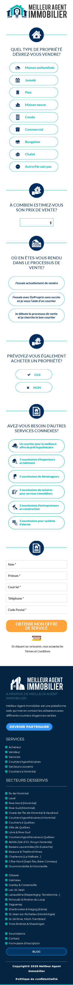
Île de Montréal (19, 793)
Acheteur (15, 747)
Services (14, 756)
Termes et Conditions (37, 651)
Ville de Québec (19, 827)
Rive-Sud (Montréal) (22, 808)
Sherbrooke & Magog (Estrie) (28, 909)
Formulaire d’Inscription (24, 943)
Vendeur (14, 752)
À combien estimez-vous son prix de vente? (36, 207)
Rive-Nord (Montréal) (22, 803)
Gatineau (15, 880)
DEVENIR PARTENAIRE (29, 727)
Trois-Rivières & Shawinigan (26, 923)
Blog (36, 951)
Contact (14, 938)
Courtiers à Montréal (22, 771)
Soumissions (17, 933)
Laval (12, 798)
